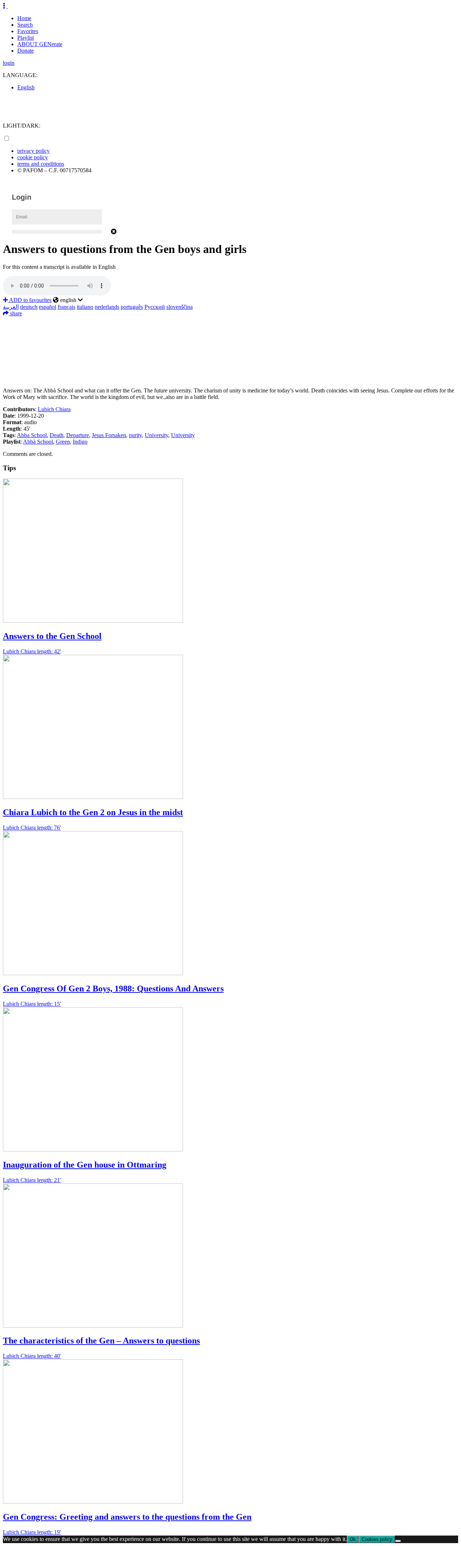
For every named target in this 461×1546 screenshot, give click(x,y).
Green (63, 442)
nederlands (107, 307)
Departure (77, 435)
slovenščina (179, 307)
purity (135, 435)
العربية (11, 307)
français (66, 307)
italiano (85, 307)
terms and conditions (40, 164)
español (47, 307)
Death (56, 435)
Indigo (80, 442)
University (156, 435)
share (15, 313)
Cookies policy (377, 1539)
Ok (353, 1539)
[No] (398, 1541)
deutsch (28, 307)
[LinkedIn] (230, 343)
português (132, 307)
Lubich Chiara (54, 409)
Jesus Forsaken (109, 435)
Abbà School (38, 442)
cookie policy (32, 157)
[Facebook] (230, 322)
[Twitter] (230, 333)
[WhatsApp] (230, 354)
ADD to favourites (30, 300)
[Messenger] (230, 365)
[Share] (230, 376)
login (8, 63)
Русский (154, 307)
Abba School (32, 435)
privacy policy (33, 151)
